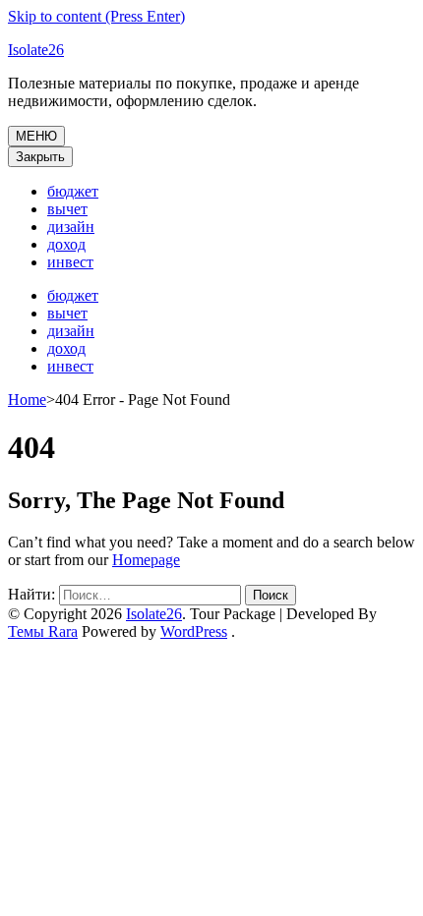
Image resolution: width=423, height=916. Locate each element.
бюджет (72, 191)
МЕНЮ (36, 136)
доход (66, 244)
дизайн (70, 226)
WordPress (193, 631)
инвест (70, 262)
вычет (67, 208)
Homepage (146, 559)
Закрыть (40, 156)
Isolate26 (36, 49)
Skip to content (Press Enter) (96, 16)
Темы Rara (43, 631)
